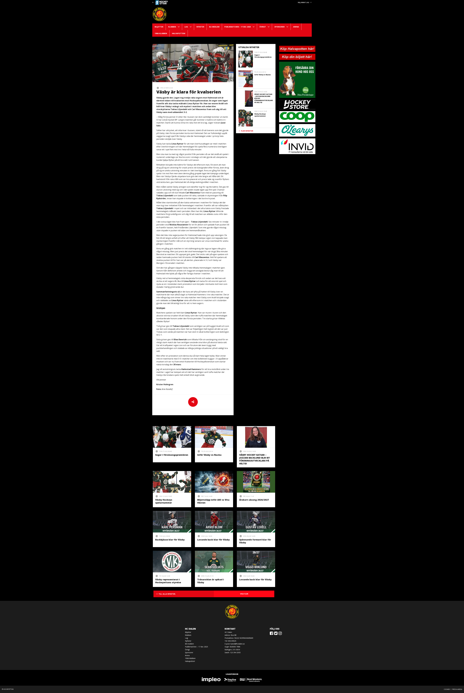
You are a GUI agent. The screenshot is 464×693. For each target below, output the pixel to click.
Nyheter (200, 27)
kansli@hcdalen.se (238, 644)
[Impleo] (211, 680)
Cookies (447, 689)
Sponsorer (279, 27)
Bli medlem (214, 27)
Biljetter (159, 27)
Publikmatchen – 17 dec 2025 (237, 27)
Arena (296, 27)
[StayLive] (230, 680)
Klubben (172, 27)
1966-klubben (161, 33)
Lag (186, 27)
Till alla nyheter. (167, 594)
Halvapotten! (178, 33)
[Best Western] (251, 680)
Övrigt (262, 27)
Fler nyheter (247, 131)
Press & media (457, 689)
